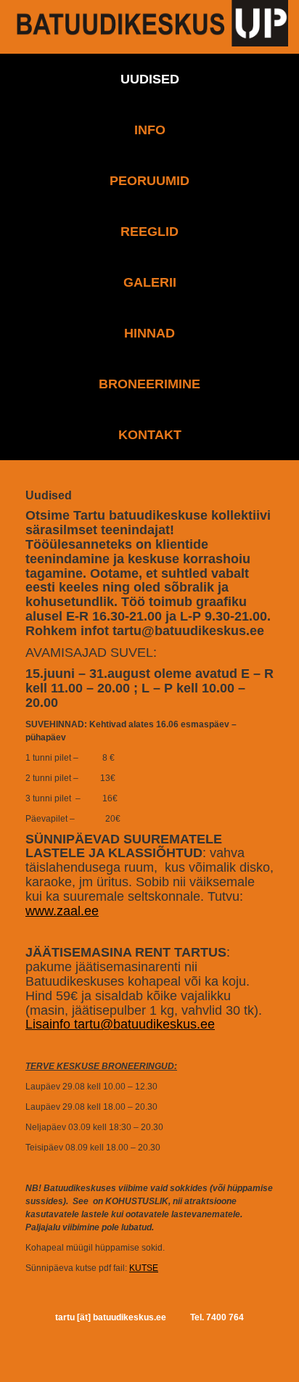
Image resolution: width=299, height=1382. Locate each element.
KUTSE (143, 1268)
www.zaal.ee (62, 911)
